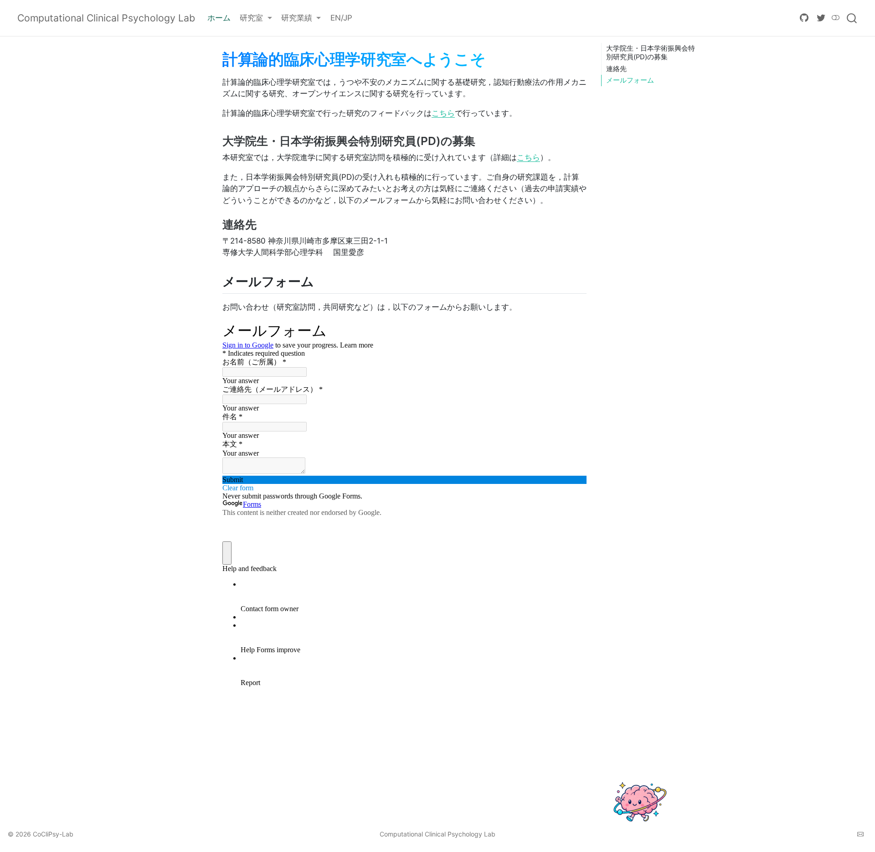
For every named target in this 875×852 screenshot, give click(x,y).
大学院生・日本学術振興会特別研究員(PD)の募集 (650, 52)
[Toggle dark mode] (836, 17)
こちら (443, 113)
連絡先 (616, 69)
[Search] (851, 17)
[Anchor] (483, 140)
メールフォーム (630, 80)
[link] (256, 18)
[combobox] (852, 17)
